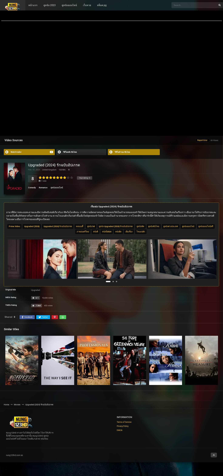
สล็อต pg (101, 5)
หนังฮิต (118, 232)
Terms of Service (124, 422)
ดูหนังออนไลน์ (69, 5)
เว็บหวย (87, 5)
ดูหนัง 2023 (50, 5)
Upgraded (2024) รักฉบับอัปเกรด (58, 226)
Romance (43, 188)
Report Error (202, 140)
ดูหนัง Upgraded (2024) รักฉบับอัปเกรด (116, 226)
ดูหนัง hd (91, 226)
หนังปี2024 (106, 232)
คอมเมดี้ (79, 226)
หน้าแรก (32, 5)
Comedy (32, 188)
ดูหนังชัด (140, 226)
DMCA (119, 430)
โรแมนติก (141, 232)
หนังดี (95, 232)
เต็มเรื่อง (128, 232)
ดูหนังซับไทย (153, 226)
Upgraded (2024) (31, 226)
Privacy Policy (122, 426)
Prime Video (14, 226)
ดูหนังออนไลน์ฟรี (205, 226)
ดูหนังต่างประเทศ (170, 226)
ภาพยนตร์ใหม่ (83, 232)
